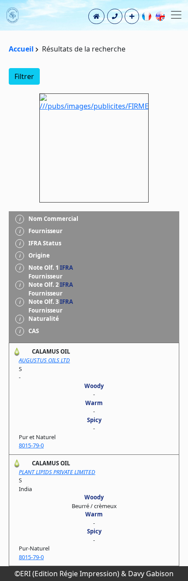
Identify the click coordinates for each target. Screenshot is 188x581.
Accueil (21, 49)
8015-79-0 (31, 445)
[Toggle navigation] (176, 15)
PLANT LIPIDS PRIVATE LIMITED (57, 472)
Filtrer (24, 76)
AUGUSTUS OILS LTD (44, 360)
